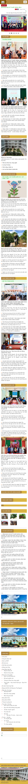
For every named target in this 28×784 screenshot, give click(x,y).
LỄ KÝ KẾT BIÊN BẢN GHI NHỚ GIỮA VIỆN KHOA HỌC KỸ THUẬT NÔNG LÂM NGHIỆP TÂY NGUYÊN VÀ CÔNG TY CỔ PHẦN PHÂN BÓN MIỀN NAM (14, 580)
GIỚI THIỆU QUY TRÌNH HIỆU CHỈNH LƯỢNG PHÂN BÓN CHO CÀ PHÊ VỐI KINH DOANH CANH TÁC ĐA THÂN (13, 125)
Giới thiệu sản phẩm (7, 665)
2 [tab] (11, 33)
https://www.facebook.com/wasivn (8, 614)
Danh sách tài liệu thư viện (10, 705)
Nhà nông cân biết (8, 695)
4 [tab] (14, 33)
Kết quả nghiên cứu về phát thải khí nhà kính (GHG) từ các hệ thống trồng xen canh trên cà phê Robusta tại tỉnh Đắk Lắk (13, 77)
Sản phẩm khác (6, 697)
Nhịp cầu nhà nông (6, 690)
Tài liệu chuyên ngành (9, 709)
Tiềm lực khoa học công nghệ (9, 162)
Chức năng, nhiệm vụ (7, 167)
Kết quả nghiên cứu (9, 678)
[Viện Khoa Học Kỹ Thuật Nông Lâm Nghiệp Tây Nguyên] (3, 2)
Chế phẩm (4, 656)
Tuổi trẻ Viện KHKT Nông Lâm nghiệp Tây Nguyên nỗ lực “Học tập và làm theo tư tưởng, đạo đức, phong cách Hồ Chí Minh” (14, 486)
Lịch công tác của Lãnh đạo (13, 722)
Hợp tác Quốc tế (8, 670)
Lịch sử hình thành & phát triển (10, 169)
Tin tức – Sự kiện (6, 717)
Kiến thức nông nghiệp (9, 693)
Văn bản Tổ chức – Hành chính (14, 715)
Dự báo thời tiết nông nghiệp (11, 492)
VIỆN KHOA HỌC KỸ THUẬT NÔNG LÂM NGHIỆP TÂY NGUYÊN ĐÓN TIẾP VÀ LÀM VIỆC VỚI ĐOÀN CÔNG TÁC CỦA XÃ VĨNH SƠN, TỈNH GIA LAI (14, 62)
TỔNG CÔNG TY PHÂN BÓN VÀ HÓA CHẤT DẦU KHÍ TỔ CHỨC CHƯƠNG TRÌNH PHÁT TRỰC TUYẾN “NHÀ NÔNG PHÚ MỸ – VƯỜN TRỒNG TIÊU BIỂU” (13, 130)
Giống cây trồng (6, 667)
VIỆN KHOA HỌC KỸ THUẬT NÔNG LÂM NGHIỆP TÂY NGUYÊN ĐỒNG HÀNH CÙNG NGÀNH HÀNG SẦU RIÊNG (13, 120)
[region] (14, 23)
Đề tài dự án (5, 663)
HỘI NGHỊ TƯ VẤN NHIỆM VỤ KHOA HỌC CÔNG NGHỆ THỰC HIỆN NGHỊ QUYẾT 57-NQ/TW (14, 588)
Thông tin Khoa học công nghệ (11, 680)
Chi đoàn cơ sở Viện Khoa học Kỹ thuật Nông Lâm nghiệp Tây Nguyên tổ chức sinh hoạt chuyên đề (13, 407)
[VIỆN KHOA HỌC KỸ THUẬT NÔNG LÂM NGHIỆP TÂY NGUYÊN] (14, 604)
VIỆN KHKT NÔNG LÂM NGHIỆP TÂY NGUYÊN (12, 648)
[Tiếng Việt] (16, 9)
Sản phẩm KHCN (6, 700)
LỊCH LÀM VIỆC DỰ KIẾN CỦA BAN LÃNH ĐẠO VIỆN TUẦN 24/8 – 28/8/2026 (13, 559)
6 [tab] (18, 33)
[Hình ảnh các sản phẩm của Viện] (4, 516)
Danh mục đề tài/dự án (9, 676)
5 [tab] (16, 33)
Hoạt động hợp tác (8, 278)
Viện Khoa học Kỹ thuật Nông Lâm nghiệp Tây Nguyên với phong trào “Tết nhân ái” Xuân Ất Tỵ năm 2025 (13, 427)
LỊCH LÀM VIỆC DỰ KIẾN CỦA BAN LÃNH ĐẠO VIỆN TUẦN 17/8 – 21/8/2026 (13, 584)
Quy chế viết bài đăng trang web (12, 707)
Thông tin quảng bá (7, 702)
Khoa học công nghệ (8, 174)
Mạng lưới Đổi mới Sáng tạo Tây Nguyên (12, 688)
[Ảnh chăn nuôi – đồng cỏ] (13, 522)
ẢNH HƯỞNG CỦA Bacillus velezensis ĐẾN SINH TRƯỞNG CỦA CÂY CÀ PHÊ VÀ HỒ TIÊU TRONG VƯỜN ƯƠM (13, 265)
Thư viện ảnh (6, 511)
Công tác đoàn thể (8, 385)
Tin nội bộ (6, 720)
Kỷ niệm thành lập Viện (7, 686)
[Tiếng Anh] (18, 9)
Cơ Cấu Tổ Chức (6, 165)
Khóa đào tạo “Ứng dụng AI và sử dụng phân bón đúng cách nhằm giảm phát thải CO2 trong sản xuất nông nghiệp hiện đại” (13, 374)
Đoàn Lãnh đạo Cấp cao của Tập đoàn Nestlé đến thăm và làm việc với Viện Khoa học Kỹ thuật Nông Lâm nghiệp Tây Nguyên (14, 379)
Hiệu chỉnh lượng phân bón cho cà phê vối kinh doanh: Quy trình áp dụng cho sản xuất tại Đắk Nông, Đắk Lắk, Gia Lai (13, 82)
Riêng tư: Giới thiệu (6, 157)
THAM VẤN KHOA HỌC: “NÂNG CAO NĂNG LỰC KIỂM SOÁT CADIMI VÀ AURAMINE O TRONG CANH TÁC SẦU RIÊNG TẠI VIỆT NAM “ (13, 227)
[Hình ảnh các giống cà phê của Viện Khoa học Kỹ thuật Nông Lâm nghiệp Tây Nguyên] (22, 516)
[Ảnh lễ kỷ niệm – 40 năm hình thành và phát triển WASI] (4, 522)
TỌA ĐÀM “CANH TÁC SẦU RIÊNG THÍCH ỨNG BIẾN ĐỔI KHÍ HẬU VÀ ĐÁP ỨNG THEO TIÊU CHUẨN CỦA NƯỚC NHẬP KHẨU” (13, 72)
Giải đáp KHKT (7, 691)
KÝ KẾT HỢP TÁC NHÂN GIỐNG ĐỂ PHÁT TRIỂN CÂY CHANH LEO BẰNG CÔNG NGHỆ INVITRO (12, 556)
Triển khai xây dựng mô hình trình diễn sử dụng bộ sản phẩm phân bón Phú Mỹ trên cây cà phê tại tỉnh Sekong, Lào (13, 315)
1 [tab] (9, 33)
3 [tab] (13, 33)
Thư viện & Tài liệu (6, 704)
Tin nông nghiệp (6, 39)
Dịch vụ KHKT (5, 661)
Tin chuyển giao (8, 718)
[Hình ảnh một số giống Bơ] (13, 516)
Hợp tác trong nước (8, 281)
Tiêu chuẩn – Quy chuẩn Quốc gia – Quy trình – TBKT (15, 683)
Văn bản (6, 714)
